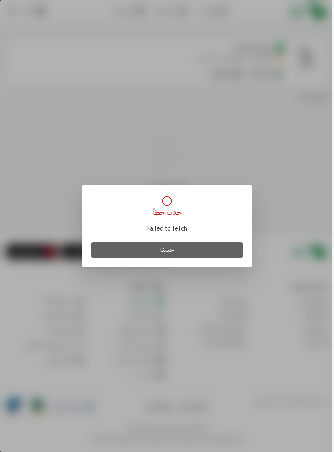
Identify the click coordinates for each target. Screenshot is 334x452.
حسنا (167, 249)
